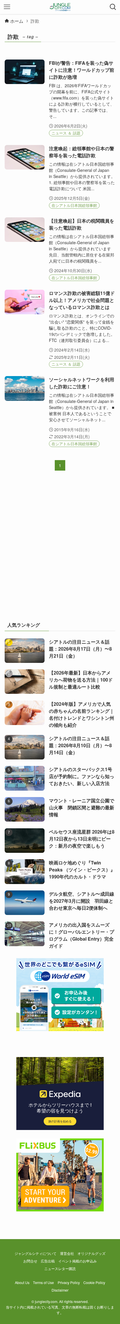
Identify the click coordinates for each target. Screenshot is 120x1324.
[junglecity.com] (60, 7)
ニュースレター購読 (60, 1268)
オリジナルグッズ (91, 1253)
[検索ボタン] (113, 7)
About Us (22, 1282)
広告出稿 (48, 1261)
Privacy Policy (69, 1282)
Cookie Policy (94, 1282)
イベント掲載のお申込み (77, 1261)
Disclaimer (60, 1290)
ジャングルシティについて (36, 1253)
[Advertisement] (60, 550)
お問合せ (30, 1261)
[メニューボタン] (7, 7)
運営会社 (67, 1253)
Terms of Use (43, 1282)
